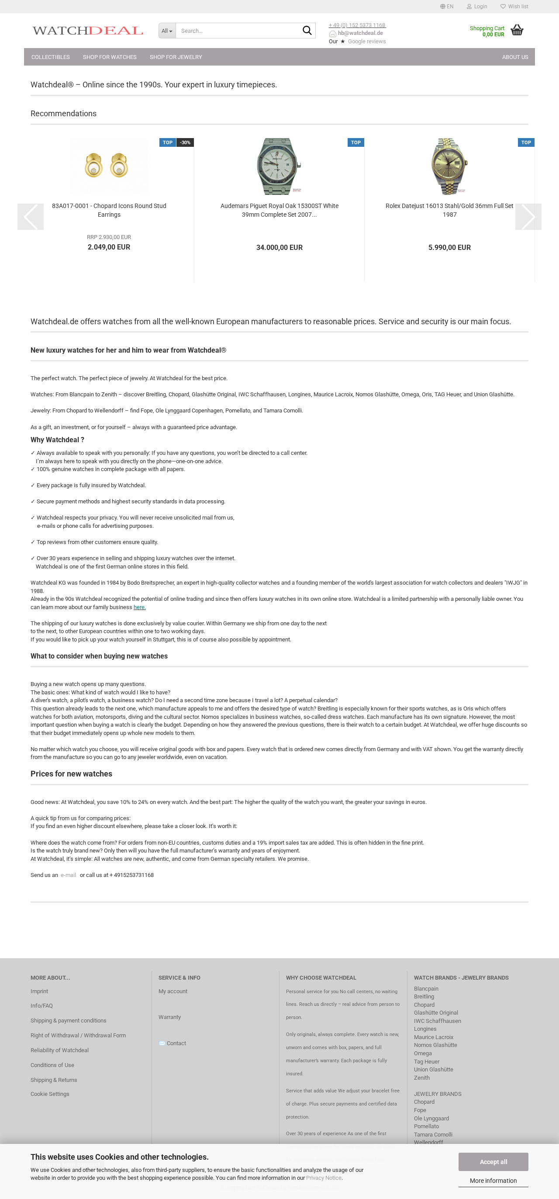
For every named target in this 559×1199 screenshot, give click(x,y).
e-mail (68, 875)
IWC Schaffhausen (437, 1021)
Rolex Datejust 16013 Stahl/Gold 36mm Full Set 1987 (450, 210)
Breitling (424, 996)
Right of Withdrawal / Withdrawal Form (78, 1035)
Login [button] (479, 6)
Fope (420, 1110)
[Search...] (307, 31)
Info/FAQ (42, 1005)
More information (493, 1180)
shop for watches (110, 57)
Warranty (170, 1017)
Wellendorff (428, 1142)
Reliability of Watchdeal (60, 1050)
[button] (447, 6)
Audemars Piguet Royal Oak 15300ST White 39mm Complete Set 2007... (279, 210)
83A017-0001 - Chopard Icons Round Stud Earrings (109, 210)
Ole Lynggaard (431, 1118)
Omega (423, 1053)
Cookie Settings (50, 1094)
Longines (425, 1029)
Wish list (517, 6)
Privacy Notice (324, 1178)
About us (515, 57)
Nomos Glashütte (435, 1045)
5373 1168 (372, 25)
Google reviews (367, 41)
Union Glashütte (433, 1069)
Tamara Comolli (433, 1134)
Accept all (493, 1161)
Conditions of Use (52, 1065)
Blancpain (426, 988)
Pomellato (426, 1126)
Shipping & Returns (54, 1080)
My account (173, 991)
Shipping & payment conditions (69, 1020)
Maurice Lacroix (433, 1037)
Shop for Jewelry (176, 57)
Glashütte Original (436, 1012)
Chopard (424, 1004)
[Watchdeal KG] (88, 30)
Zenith (422, 1077)
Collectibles (50, 57)
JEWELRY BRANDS (438, 1094)
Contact (176, 1043)
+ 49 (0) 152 (344, 25)
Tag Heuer (426, 1061)
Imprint (39, 991)
